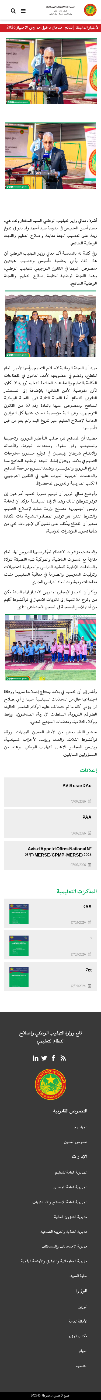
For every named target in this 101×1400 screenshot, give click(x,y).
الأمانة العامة (78, 1321)
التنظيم (81, 1366)
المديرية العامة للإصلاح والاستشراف (59, 1202)
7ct (89, 970)
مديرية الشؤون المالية (70, 1217)
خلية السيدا (78, 1276)
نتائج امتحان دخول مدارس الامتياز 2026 (39, 27)
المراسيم (80, 1127)
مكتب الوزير (78, 1336)
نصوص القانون (75, 1142)
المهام (83, 1351)
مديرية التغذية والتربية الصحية (63, 1232)
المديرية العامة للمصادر (70, 1187)
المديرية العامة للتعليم (71, 1172)
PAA (87, 817)
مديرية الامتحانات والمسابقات (64, 1246)
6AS (87, 907)
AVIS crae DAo (77, 786)
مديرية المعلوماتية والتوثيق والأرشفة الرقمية (54, 1261)
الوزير (83, 1307)
